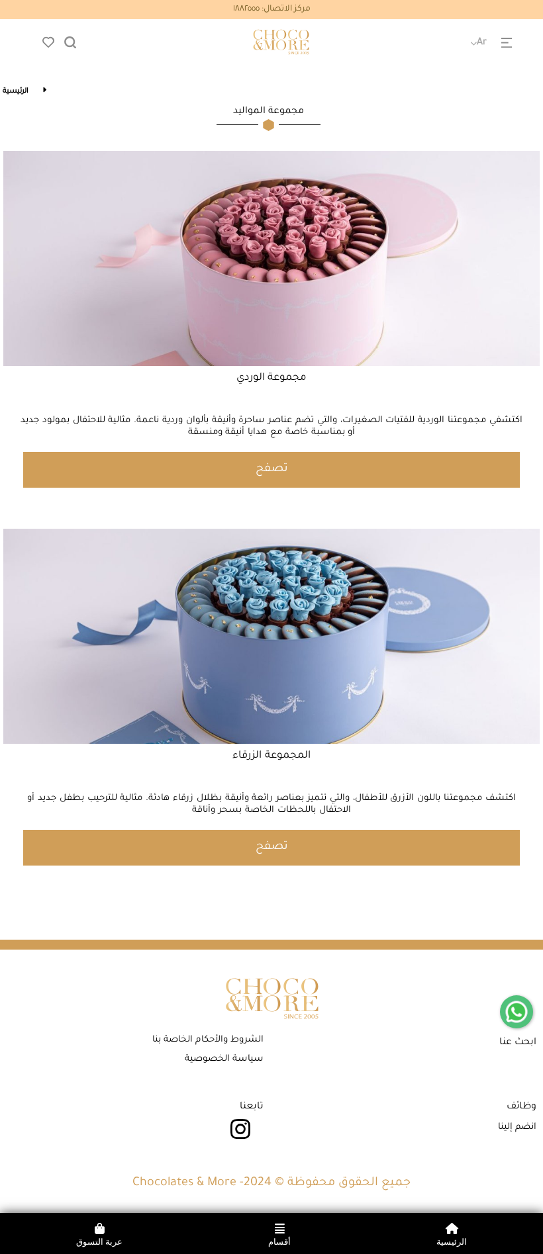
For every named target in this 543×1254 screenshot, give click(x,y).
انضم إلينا (517, 1127)
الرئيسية (15, 91)
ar (482, 43)
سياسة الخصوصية (224, 1059)
